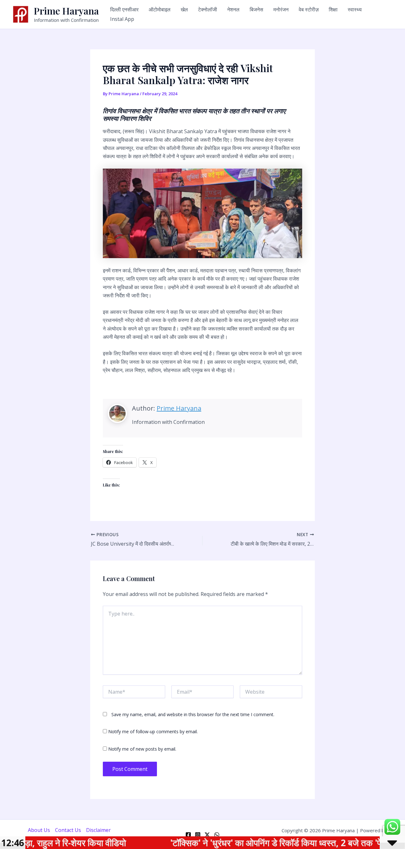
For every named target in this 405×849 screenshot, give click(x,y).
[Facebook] (188, 835)
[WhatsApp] (217, 835)
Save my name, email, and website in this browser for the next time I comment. (192, 714)
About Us (39, 830)
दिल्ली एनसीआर (124, 9)
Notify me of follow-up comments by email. (153, 731)
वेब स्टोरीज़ (309, 9)
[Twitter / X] (207, 835)
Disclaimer (98, 830)
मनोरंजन (281, 9)
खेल (184, 9)
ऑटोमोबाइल (160, 9)
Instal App (122, 18)
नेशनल (233, 9)
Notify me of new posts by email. (142, 749)
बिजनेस (256, 9)
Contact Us (68, 830)
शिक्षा (333, 9)
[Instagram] (198, 835)
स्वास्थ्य (355, 9)
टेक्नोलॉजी (207, 9)
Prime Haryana (66, 10)
